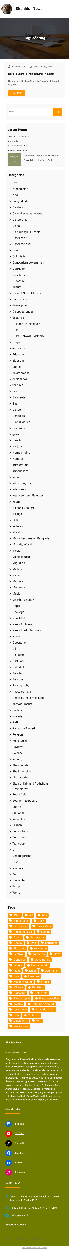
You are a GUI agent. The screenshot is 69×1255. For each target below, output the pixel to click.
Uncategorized (21, 856)
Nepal (16, 606)
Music (16, 593)
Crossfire (18, 281)
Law (15, 520)
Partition (18, 661)
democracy (37, 937)
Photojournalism (23, 691)
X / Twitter (20, 1143)
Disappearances (23, 311)
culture (16, 287)
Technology (20, 831)
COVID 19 (18, 275)
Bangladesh (20, 201)
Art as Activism (13, 141)
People (17, 673)
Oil (14, 649)
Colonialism (20, 256)
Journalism (52, 971)
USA (15, 862)
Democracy (20, 299)
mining (16, 575)
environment (20, 373)
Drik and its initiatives (26, 324)
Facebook (20, 1153)
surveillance (20, 819)
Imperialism (20, 471)
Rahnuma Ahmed (23, 728)
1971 (15, 183)
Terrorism (19, 837)
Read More (17, 93)
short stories (20, 777)
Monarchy (19, 587)
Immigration (20, 465)
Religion (17, 734)
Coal (15, 250)
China (16, 226)
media (16, 550)
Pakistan (18, 655)
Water (16, 886)
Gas (15, 403)
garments (39, 954)
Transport (18, 843)
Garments (18, 397)
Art (31, 915)
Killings (17, 514)
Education (18, 354)
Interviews (19, 489)
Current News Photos (26, 293)
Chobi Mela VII (22, 244)
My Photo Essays (23, 600)
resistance (20, 1009)
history (18, 965)
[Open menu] (65, 9)
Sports (16, 807)
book (41, 921)
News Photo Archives (26, 630)
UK (14, 850)
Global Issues (21, 422)
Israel (32, 971)
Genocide (18, 416)
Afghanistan (20, 189)
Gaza (57, 954)
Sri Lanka (18, 813)
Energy (16, 367)
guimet (16, 434)
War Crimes (21, 1026)
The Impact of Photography (18, 136)
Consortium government (28, 262)
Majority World (22, 544)
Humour (17, 459)
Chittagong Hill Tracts (26, 232)
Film (15, 391)
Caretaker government (27, 213)
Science (17, 753)
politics (17, 710)
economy (18, 348)
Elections (18, 360)
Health (16, 440)
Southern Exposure (24, 800)
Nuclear (17, 636)
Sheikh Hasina (21, 771)
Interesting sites (22, 483)
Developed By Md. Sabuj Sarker (34, 1248)
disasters (18, 318)
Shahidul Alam (21, 765)
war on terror (21, 880)
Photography (20, 685)
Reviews (17, 747)
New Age (18, 612)
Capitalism (19, 207)
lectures (17, 526)
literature (18, 532)
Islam (16, 501)
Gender (17, 409)
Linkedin (19, 1124)
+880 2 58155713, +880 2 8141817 (31, 1208)
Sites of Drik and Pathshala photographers (28, 786)
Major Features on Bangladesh (32, 538)
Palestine (19, 993)
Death (17, 937)
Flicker (18, 1162)
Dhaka (18, 943)
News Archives (22, 624)
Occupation (19, 642)
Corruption (19, 269)
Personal (18, 679)
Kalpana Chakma (23, 508)
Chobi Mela (19, 238)
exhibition (40, 948)
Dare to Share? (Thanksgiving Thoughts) (31, 74)
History (17, 446)
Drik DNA (18, 330)
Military (17, 569)
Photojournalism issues (28, 698)
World (16, 892)
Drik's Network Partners (28, 336)
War (15, 874)
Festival (19, 954)
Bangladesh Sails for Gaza (17, 146)
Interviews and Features (28, 495)
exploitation (20, 379)
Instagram (20, 1172)
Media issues (21, 557)
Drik (33, 943)
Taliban (17, 825)
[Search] (57, 112)
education (51, 943)
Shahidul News (29, 9)
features (17, 385)
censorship (20, 926)
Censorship (19, 219)
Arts (15, 195)
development (20, 305)
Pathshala (18, 667)
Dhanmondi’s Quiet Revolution (19, 150)
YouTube (19, 1133)
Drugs (16, 342)
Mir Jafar (18, 581)
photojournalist (22, 704)
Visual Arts (20, 1021)
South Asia (19, 794)
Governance (20, 428)
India (15, 477)
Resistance (19, 741)
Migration (18, 563)
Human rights (21, 452)
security (17, 759)
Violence (18, 868)
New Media (19, 618)
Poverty (17, 716)
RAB (15, 722)
